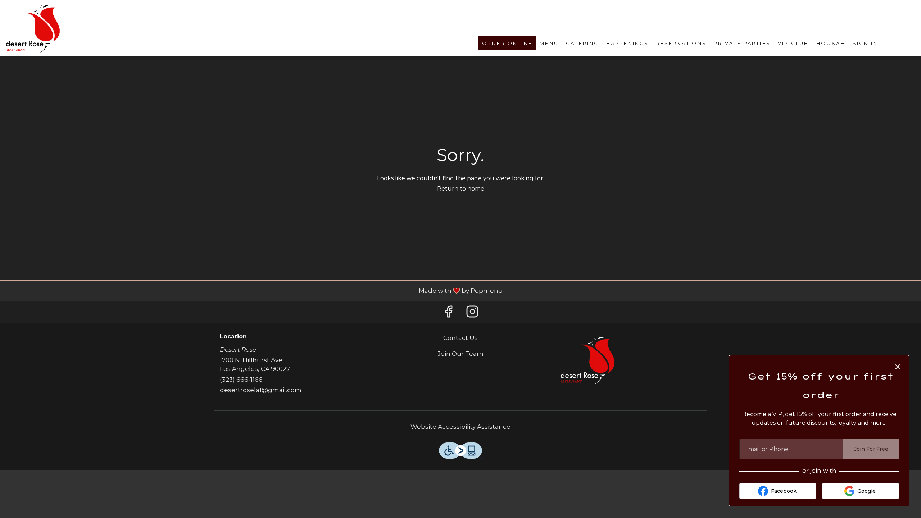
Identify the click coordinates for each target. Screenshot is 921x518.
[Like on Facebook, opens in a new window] (448, 313)
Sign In (865, 43)
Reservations (681, 43)
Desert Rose (587, 360)
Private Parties (742, 43)
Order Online (507, 43)
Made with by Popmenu (254, 290)
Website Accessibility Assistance (460, 426)
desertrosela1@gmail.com (260, 390)
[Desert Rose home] (33, 29)
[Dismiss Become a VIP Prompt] (897, 367)
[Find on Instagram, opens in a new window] (472, 313)
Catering (582, 43)
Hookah (830, 43)
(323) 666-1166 (241, 379)
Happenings (627, 43)
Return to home (460, 188)
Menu (549, 43)
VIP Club (793, 43)
